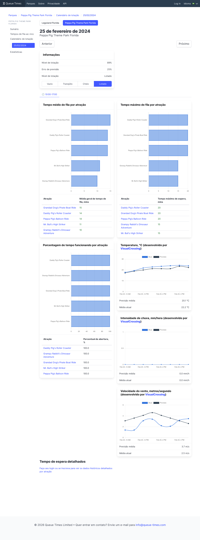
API (64, 3)
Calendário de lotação (21, 39)
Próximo (184, 43)
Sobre (41, 3)
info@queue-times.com (151, 525)
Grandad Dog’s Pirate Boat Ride (59, 207)
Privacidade (54, 3)
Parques (31, 3)
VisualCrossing (130, 248)
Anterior (47, 43)
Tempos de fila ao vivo (22, 34)
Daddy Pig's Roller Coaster (57, 213)
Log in (177, 3)
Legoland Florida (50, 22)
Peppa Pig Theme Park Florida (80, 22)
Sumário (14, 29)
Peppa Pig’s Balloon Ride (56, 218)
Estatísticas (16, 52)
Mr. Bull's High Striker (54, 224)
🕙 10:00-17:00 (49, 94)
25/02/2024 (20, 45)
